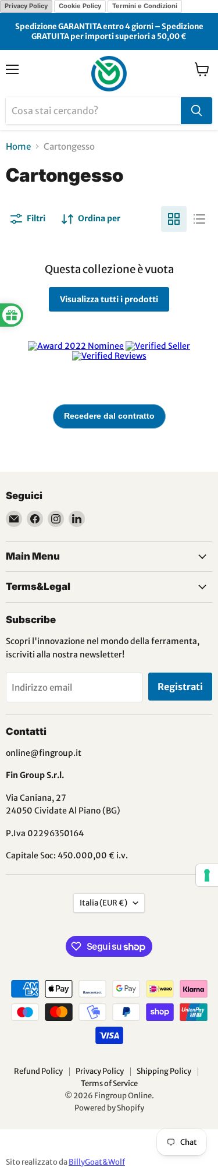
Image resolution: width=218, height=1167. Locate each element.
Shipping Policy (164, 1071)
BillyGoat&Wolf (97, 1162)
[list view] (199, 219)
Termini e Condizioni (144, 6)
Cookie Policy (80, 6)
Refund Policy (38, 1071)
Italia (103, 903)
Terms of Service (109, 1083)
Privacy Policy (26, 6)
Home (18, 146)
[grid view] (174, 219)
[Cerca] (196, 110)
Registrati (180, 686)
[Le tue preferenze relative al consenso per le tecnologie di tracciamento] (207, 875)
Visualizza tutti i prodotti (109, 299)
